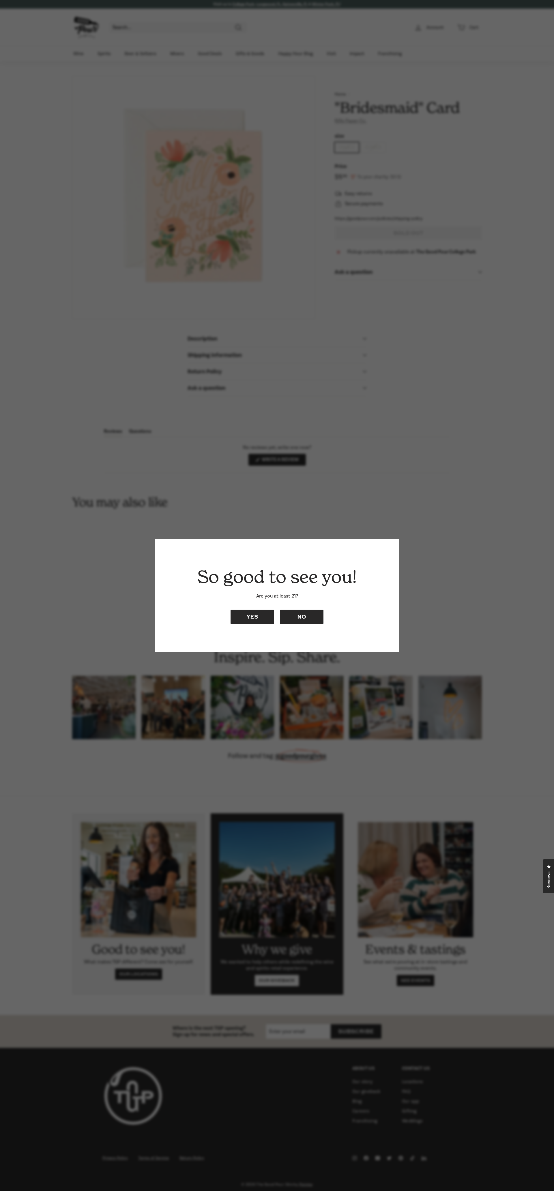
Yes (252, 616)
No (301, 616)
